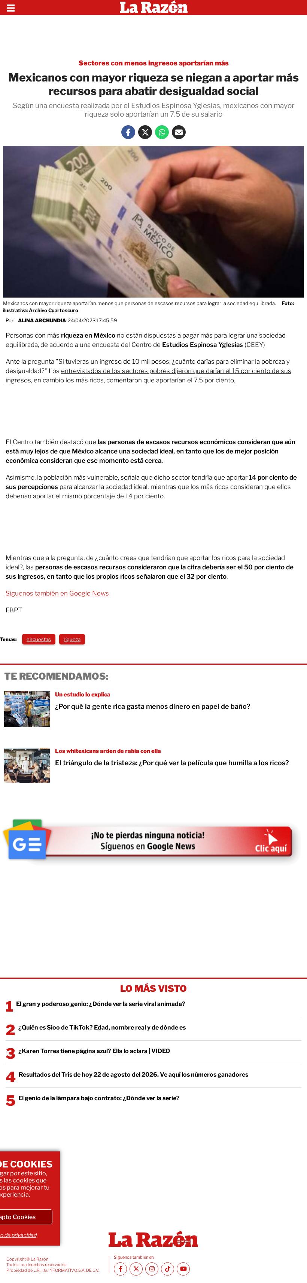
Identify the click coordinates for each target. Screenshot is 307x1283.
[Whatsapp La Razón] (162, 132)
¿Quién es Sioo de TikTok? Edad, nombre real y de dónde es (102, 1027)
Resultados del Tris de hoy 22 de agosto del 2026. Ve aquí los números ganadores (133, 1074)
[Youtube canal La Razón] (183, 1269)
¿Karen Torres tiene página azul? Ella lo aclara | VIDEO (94, 1051)
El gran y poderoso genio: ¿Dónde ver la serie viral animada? (100, 1003)
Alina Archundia (42, 320)
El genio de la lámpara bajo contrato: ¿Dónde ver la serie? (99, 1098)
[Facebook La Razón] (128, 132)
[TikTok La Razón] (167, 1269)
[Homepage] (154, 7)
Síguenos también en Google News (57, 593)
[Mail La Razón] (179, 132)
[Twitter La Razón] (145, 132)
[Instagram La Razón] (151, 1269)
